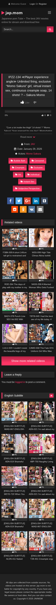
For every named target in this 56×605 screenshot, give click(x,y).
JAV (33, 144)
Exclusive (38, 167)
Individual (34, 174)
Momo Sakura (33, 153)
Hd (19, 174)
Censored (39, 160)
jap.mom (13, 12)
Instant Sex (29, 181)
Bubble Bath (19, 160)
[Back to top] (46, 596)
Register (43, 4)
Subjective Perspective (29, 188)
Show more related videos (28, 360)
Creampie (19, 167)
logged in (20, 382)
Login (32, 4)
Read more (26, 137)
